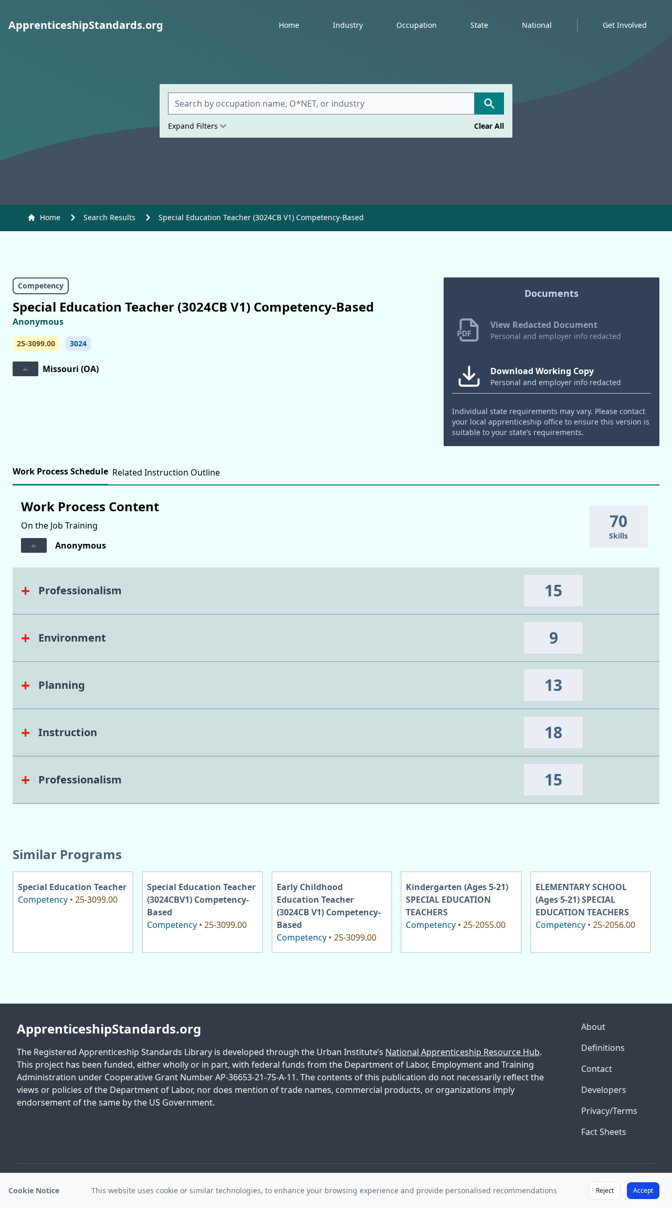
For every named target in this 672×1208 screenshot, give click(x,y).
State (479, 25)
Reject (605, 1190)
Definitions (603, 1048)
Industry (348, 25)
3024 (78, 343)
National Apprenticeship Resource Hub (462, 1052)
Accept (643, 1190)
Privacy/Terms (609, 1111)
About (593, 1027)
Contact (596, 1069)
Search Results (109, 217)
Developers (603, 1090)
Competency (41, 286)
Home (289, 25)
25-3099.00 (36, 343)
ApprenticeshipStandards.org (109, 1028)
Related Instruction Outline (166, 472)
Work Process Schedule (60, 471)
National (537, 25)
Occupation (416, 25)
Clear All (489, 126)
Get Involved (625, 25)
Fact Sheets (603, 1132)
